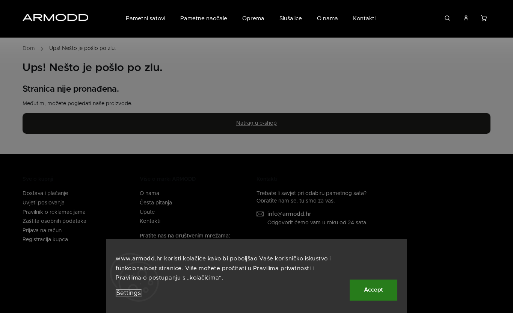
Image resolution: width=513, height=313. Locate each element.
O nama (149, 193)
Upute (147, 212)
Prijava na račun (42, 230)
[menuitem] (149, 19)
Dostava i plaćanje (45, 193)
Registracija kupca (45, 239)
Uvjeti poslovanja (44, 203)
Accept (373, 290)
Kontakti (150, 221)
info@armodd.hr (289, 214)
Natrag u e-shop (256, 123)
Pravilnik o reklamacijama (54, 212)
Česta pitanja (156, 203)
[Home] (31, 49)
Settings (128, 293)
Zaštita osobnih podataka (54, 221)
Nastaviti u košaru (484, 20)
